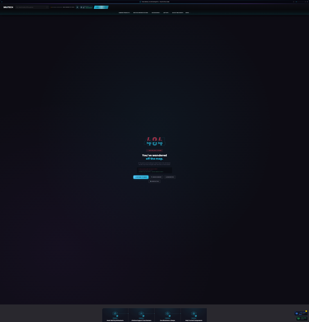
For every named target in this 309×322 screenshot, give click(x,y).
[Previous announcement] (293, 2)
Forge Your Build (101, 7)
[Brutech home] (8, 7)
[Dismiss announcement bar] (307, 2)
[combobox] (31, 7)
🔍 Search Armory (156, 177)
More (187, 12)
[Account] (77, 7)
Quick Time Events (177, 12)
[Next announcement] (305, 2)
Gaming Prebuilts (124, 12)
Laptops (165, 12)
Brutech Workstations (140, 12)
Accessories (156, 12)
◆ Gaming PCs (170, 177)
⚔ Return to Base (141, 177)
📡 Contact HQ (154, 181)
